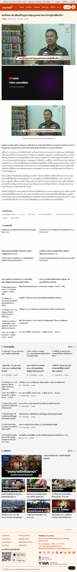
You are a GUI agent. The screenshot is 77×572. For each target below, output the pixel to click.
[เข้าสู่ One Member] (73, 7)
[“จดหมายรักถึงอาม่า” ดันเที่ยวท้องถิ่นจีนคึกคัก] (22, 466)
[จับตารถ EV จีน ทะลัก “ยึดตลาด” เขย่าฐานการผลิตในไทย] (13, 506)
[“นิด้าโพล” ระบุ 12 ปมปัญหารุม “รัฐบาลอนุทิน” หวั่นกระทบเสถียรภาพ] (10, 313)
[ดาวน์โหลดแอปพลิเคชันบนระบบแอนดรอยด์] (19, 560)
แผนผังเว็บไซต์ (5, 536)
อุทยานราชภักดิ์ (15, 218)
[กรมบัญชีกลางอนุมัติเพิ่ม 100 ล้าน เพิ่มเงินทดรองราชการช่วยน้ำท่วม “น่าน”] (10, 438)
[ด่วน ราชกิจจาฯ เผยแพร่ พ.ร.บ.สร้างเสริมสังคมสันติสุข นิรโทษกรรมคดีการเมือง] (20, 267)
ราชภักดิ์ (5, 218)
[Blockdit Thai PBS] (69, 552)
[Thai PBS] (7, 7)
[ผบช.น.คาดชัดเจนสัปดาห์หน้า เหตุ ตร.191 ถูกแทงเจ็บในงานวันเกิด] (57, 267)
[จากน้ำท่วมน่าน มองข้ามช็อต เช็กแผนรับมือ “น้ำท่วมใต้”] (63, 485)
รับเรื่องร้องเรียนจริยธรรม (26, 542)
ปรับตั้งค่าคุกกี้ (22, 545)
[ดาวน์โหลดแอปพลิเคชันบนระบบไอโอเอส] (19, 554)
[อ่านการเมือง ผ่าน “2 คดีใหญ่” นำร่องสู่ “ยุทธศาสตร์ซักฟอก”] (63, 506)
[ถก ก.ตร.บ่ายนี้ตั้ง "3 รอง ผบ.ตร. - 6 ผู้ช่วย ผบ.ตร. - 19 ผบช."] (10, 335)
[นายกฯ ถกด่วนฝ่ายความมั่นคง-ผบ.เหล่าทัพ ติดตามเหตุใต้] (10, 427)
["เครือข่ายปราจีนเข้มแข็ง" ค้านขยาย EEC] (38, 506)
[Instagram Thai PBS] (48, 552)
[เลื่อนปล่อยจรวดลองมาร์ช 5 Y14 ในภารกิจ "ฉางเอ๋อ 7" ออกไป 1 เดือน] (10, 290)
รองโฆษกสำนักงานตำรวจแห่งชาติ (64, 214)
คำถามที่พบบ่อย (6, 539)
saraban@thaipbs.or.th (64, 548)
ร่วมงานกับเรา (5, 545)
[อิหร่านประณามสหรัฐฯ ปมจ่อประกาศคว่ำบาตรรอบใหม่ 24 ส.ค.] (20, 239)
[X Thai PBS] (44, 552)
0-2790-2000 (45, 544)
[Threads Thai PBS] (52, 552)
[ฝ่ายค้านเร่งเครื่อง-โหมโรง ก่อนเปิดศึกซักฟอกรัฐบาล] (13, 485)
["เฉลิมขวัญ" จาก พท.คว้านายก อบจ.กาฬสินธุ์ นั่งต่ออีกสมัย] (13, 356)
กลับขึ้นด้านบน (68, 530)
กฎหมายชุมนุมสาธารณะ (9, 214)
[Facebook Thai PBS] (40, 552)
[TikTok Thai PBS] (65, 552)
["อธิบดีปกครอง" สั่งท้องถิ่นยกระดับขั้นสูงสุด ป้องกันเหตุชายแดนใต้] (10, 417)
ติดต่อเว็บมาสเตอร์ (24, 539)
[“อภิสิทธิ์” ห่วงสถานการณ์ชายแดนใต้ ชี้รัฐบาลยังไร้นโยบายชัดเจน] (10, 301)
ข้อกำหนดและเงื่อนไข (24, 536)
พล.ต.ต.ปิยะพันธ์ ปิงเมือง (45, 214)
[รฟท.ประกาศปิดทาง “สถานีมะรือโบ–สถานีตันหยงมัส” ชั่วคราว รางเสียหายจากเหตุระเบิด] (10, 324)
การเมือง (4, 19)
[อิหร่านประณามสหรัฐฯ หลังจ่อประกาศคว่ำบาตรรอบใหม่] (38, 485)
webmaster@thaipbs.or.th (54, 546)
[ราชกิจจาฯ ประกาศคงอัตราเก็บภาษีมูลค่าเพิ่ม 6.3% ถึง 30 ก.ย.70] (57, 239)
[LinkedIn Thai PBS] (73, 552)
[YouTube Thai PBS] (61, 552)
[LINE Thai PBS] (57, 552)
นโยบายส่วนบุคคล (6, 542)
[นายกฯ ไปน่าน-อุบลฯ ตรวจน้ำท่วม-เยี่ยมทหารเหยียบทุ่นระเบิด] (10, 406)
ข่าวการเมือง (31, 214)
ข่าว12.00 (21, 214)
